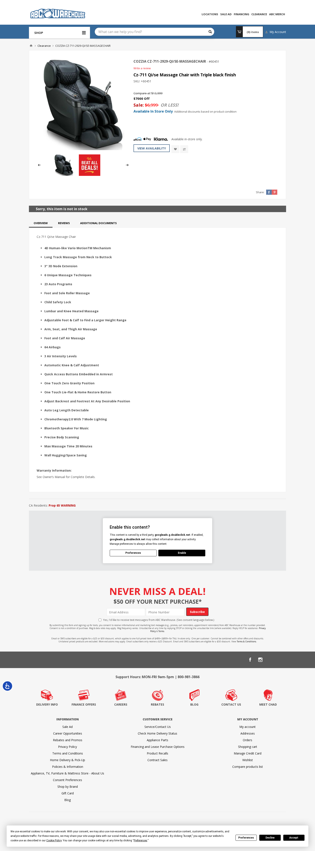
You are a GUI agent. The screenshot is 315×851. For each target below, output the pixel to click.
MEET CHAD (268, 704)
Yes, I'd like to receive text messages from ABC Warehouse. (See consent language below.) (158, 620)
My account (247, 727)
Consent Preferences (67, 780)
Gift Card (68, 793)
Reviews (64, 223)
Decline (270, 837)
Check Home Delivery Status (157, 733)
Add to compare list (184, 149)
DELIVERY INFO (47, 704)
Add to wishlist (175, 149)
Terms (161, 631)
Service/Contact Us (157, 727)
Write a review (142, 68)
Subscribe (197, 612)
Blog (67, 800)
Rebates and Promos (67, 740)
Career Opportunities (67, 733)
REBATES (157, 704)
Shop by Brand (67, 787)
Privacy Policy (67, 747)
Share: (260, 192)
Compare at (142, 93)
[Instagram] (260, 659)
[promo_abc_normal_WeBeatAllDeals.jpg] (89, 175)
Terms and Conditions (67, 753)
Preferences (246, 837)
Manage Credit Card (247, 753)
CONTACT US (231, 704)
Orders (247, 740)
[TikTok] (281, 659)
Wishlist (247, 760)
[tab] (40, 223)
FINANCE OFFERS (84, 704)
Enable (182, 552)
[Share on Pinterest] (274, 192)
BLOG (194, 704)
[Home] (31, 45)
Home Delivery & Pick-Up (67, 760)
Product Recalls (157, 753)
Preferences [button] (140, 840)
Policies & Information (67, 767)
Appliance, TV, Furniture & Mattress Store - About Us (67, 773)
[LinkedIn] (270, 659)
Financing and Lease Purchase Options (157, 747)
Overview (41, 223)
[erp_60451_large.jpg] (83, 104)
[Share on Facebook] (269, 192)
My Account (278, 32)
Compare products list (247, 767)
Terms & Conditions (246, 641)
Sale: (139, 105)
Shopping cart (247, 747)
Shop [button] (38, 32)
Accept (293, 837)
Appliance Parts (157, 740)
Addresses (247, 733)
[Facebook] (250, 659)
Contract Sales (157, 760)
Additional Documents (98, 223)
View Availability (151, 148)
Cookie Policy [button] (54, 840)
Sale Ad (67, 727)
